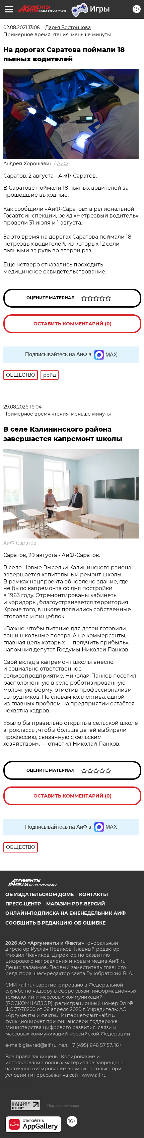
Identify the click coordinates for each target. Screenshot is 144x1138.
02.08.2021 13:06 (21, 27)
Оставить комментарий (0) (72, 324)
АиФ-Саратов (20, 543)
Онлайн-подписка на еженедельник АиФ (65, 913)
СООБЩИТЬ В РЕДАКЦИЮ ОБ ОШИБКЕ (55, 923)
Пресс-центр (23, 904)
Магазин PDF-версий (75, 904)
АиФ (62, 164)
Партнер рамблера (63, 1105)
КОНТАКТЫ (93, 894)
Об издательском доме (39, 894)
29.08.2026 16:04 (22, 407)
